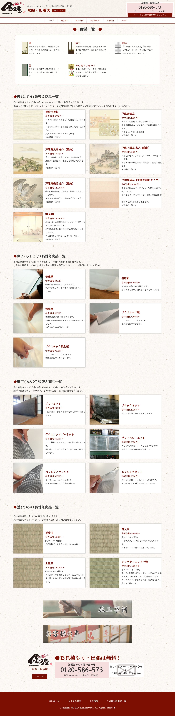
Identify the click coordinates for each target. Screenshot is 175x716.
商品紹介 (64, 21)
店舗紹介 (110, 21)
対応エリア (40, 676)
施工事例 (79, 21)
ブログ (124, 21)
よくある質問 (74, 701)
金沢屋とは (54, 701)
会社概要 (94, 701)
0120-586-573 (150, 7)
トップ (51, 21)
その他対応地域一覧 (116, 701)
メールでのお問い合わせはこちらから (150, 15)
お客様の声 (95, 21)
